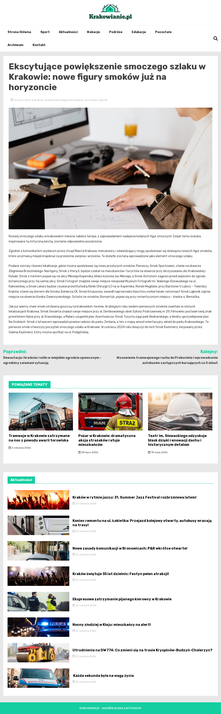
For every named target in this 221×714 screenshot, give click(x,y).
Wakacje (93, 32)
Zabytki (102, 100)
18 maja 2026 (158, 452)
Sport (45, 32)
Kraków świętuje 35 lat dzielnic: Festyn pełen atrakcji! (121, 574)
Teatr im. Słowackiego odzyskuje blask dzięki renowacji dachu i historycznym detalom (177, 440)
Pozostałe (163, 32)
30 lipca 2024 (22, 100)
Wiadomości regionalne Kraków (64, 100)
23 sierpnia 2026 (85, 503)
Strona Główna (19, 32)
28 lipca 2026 (89, 452)
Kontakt (39, 45)
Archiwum (15, 45)
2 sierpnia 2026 (21, 447)
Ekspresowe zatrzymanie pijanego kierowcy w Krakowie (122, 599)
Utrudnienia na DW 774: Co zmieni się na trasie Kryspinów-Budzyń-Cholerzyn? (142, 650)
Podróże (115, 32)
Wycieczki (91, 100)
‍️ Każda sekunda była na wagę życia (103, 676)
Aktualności (68, 32)
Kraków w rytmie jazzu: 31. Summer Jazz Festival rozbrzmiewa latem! (134, 497)
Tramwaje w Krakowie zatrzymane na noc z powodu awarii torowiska (39, 438)
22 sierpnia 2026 (85, 554)
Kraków (38, 100)
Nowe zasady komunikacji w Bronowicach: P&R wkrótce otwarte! (130, 548)
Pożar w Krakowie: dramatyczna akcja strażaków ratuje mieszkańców (107, 440)
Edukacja (139, 32)
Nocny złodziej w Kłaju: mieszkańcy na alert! (112, 625)
